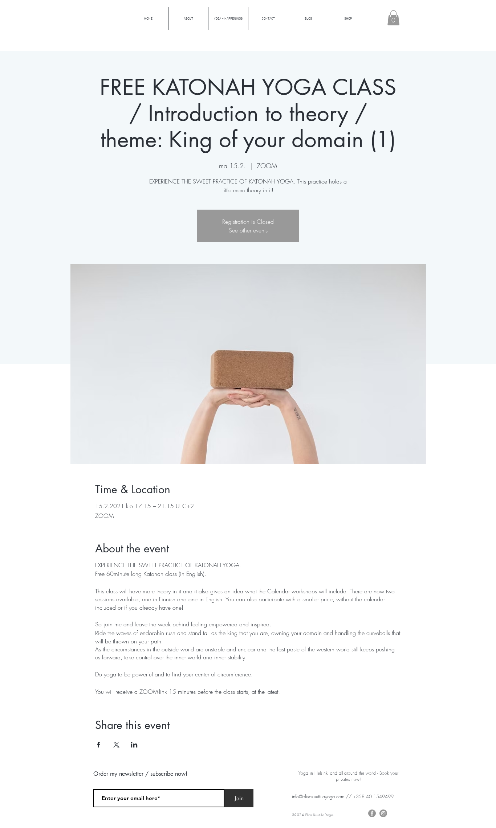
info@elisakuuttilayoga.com (318, 796)
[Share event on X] (116, 744)
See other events (248, 230)
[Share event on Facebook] (98, 744)
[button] (393, 17)
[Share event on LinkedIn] (134, 744)
